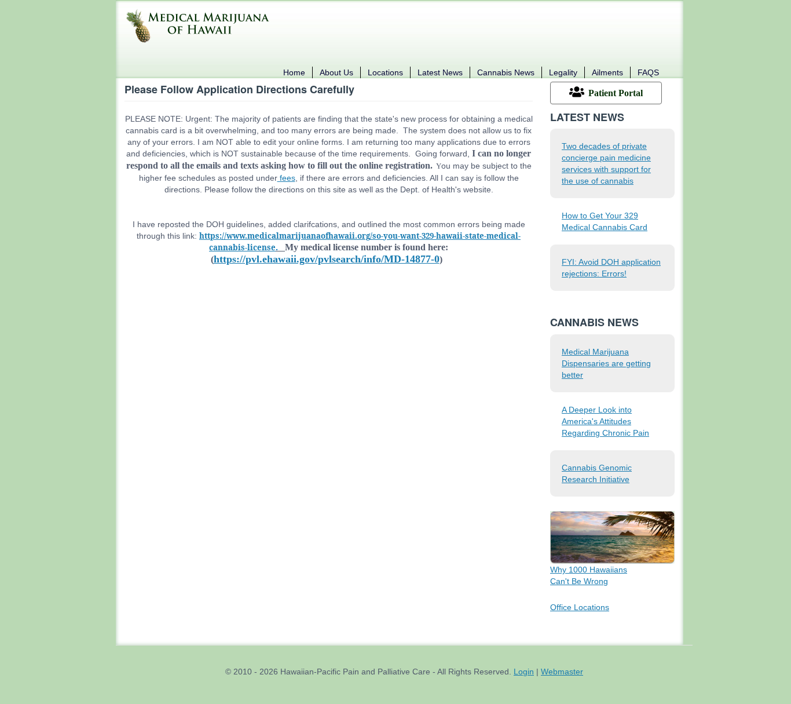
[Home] (201, 25)
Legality (563, 72)
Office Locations (579, 607)
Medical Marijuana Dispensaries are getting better (606, 363)
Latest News (440, 72)
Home (294, 72)
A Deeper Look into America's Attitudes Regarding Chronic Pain (605, 421)
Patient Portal (615, 93)
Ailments (607, 72)
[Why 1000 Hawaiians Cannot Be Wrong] (612, 536)
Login (524, 671)
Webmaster (562, 671)
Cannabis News (505, 72)
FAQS (648, 72)
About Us (336, 72)
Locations (385, 72)
